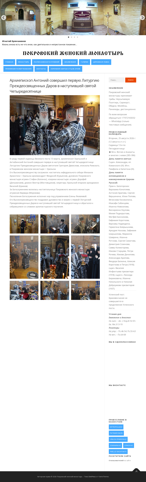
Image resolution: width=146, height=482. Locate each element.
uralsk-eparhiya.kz (118, 439)
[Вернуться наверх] (136, 471)
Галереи (84, 62)
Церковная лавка (101, 62)
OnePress (92, 476)
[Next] (142, 17)
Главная (9, 62)
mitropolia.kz (116, 427)
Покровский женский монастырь (73, 53)
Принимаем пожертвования (18, 69)
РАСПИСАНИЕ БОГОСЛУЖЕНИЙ (46, 62)
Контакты (41, 69)
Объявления (70, 62)
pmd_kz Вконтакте (118, 451)
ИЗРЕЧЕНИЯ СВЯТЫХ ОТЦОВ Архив (65, 69)
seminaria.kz (115, 445)
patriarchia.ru (116, 433)
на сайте (120, 460)
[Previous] (3, 17)
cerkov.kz (128, 445)
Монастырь (23, 62)
